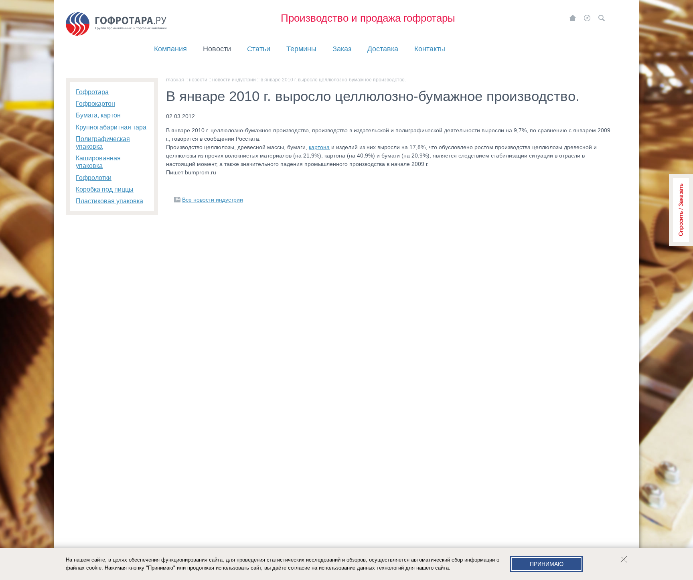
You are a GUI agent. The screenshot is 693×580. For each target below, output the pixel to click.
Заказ (341, 49)
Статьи (258, 49)
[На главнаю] (572, 18)
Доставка (382, 49)
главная (175, 80)
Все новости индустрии (212, 199)
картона (319, 147)
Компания (170, 49)
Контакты (429, 49)
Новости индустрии (234, 80)
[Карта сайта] (587, 18)
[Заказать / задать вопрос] (681, 210)
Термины (301, 49)
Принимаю (546, 564)
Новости (217, 49)
